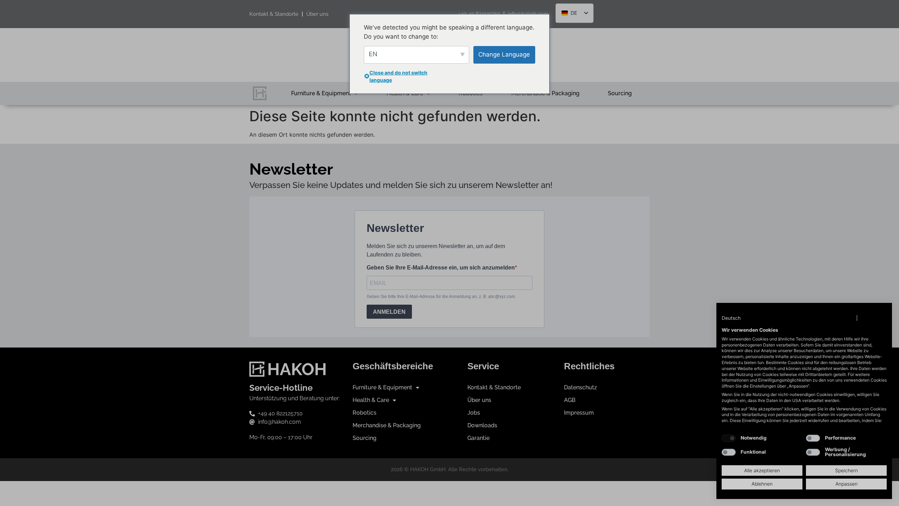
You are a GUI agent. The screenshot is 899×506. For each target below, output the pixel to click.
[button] (738, 318)
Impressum (873, 318)
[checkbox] (729, 438)
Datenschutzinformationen (822, 318)
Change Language (504, 54)
